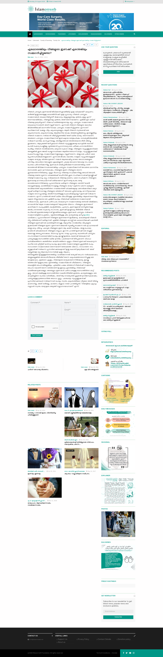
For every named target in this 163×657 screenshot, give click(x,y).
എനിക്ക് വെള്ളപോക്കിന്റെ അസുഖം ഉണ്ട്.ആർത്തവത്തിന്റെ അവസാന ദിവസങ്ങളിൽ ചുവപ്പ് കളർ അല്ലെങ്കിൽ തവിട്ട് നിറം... (117, 214)
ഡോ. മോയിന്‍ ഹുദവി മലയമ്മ (75, 471)
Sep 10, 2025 (123, 285)
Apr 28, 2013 (41, 410)
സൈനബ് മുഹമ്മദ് (109, 285)
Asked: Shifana (108, 181)
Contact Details (104, 639)
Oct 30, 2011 (52, 471)
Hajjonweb (108, 34)
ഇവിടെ (87, 215)
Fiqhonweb (62, 34)
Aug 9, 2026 (129, 195)
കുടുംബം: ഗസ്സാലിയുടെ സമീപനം (77, 474)
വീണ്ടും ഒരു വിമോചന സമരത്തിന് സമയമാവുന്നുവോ (115, 260)
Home (29, 40)
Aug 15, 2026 (123, 167)
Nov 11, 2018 (53, 500)
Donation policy (124, 639)
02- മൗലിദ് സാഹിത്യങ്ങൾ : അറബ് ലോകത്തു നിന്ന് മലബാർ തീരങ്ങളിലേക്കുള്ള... (116, 309)
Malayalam (129, 1)
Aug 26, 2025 (129, 304)
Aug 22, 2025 (122, 315)
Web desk (30, 57)
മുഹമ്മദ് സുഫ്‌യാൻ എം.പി (111, 295)
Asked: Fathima (108, 209)
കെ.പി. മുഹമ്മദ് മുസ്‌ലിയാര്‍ (74, 411)
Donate (114, 653)
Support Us (62, 639)
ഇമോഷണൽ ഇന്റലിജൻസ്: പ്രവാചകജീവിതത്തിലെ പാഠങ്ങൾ (115, 279)
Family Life (56, 40)
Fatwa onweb (119, 34)
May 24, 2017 (92, 471)
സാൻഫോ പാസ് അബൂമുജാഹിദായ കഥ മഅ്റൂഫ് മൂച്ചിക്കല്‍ (116, 319)
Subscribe (118, 617)
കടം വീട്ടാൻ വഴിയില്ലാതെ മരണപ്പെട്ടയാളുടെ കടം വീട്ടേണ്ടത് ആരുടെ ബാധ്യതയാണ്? (116, 136)
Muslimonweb (83, 34)
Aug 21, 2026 (125, 117)
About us (61, 642)
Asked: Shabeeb (108, 143)
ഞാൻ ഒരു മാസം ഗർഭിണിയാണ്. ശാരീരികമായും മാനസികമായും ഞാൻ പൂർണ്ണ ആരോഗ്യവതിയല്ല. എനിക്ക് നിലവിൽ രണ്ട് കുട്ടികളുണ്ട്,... (117, 187)
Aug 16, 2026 (121, 142)
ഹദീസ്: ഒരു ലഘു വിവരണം (38, 370)
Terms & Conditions (103, 653)
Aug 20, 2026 (120, 131)
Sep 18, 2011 (94, 367)
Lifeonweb (72, 34)
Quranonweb (38, 34)
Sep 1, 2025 (127, 294)
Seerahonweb (50, 34)
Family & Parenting (46, 40)
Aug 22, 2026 (117, 90)
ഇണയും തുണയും (34, 474)
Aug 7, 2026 (120, 208)
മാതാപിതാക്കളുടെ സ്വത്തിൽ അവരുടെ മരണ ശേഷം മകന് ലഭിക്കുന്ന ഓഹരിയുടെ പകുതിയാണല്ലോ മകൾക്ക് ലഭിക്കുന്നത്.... (118, 201)
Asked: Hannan (108, 131)
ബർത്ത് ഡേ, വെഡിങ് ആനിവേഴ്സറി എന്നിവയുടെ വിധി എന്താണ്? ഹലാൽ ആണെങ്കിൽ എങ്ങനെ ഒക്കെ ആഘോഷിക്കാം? (117, 173)
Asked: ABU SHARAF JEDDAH (113, 104)
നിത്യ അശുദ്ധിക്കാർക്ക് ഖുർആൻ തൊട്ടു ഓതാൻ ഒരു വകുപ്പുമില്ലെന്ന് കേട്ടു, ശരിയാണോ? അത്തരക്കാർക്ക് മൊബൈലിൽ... (118, 148)
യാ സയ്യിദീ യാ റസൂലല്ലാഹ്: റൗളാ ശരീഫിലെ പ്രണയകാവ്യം (116, 289)
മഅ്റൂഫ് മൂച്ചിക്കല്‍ (109, 276)
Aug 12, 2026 (120, 181)
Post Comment (36, 335)
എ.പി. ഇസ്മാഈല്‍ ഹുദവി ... (37, 501)
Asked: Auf (106, 90)
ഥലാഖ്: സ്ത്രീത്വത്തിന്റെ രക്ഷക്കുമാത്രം (78, 413)
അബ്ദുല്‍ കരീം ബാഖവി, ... (36, 471)
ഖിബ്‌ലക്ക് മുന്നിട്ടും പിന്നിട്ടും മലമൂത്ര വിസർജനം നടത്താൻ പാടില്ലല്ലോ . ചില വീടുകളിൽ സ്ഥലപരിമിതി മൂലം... (118, 111)
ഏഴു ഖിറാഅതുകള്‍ (91, 370)
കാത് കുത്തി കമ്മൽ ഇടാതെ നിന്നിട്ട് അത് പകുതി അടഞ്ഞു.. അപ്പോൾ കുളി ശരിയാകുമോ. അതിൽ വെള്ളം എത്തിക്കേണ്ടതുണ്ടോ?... (117, 123)
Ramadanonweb (96, 34)
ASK (118, 72)
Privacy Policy (83, 639)
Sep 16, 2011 (41, 367)
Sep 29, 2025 (122, 275)
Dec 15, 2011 (90, 410)
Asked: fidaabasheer (110, 117)
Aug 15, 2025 (115, 256)
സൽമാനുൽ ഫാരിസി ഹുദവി (112, 304)
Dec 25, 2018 (84, 440)
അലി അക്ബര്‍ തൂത (71, 440)
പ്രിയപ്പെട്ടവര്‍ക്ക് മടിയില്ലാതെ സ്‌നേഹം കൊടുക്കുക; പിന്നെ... (79, 443)
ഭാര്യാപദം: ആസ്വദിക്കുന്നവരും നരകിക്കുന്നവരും (39, 504)
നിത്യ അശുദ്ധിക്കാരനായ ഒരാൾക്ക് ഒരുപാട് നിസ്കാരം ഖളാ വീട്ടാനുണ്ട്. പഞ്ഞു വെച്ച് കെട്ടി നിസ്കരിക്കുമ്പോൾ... (118, 161)
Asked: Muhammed (109, 168)
